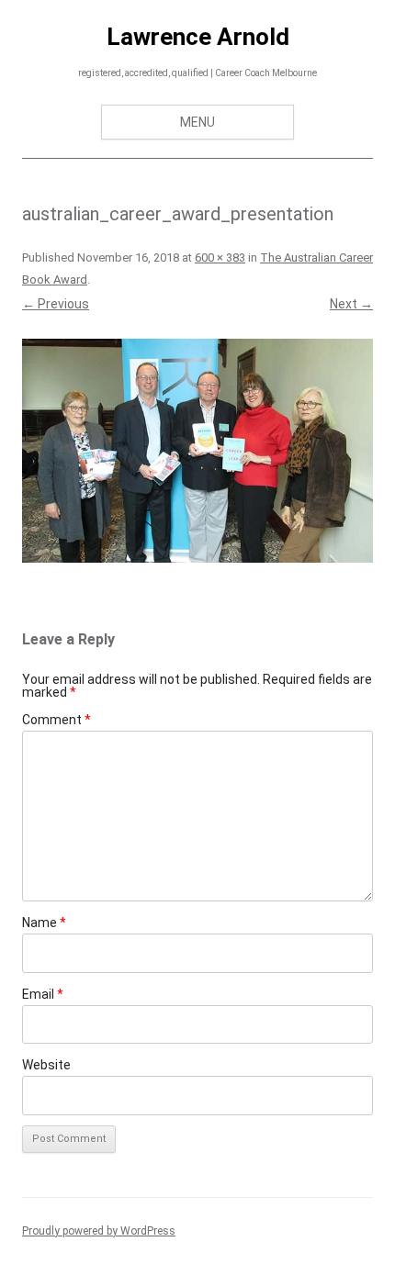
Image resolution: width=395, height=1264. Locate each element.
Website (46, 1064)
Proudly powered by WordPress (98, 1231)
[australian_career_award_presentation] (197, 451)
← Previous (55, 303)
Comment (56, 719)
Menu (197, 122)
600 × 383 (220, 257)
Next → (351, 303)
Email (42, 994)
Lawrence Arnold (198, 36)
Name (44, 922)
